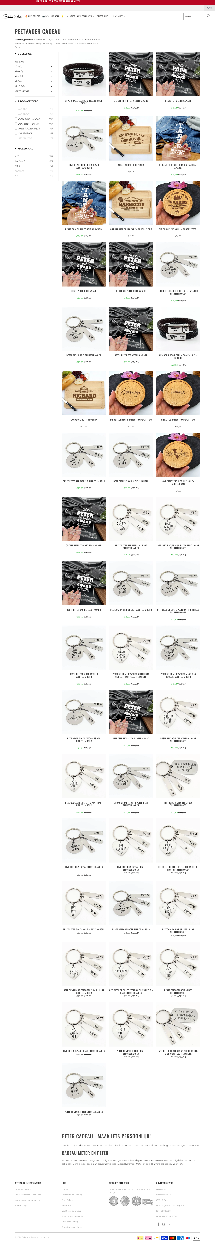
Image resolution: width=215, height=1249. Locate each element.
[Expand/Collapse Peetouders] (51, 81)
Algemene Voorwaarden (73, 1216)
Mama (42, 39)
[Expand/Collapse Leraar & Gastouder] (51, 91)
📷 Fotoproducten (50, 16)
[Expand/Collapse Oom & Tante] (51, 86)
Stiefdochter (86, 43)
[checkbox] (35, 119)
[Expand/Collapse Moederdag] (51, 71)
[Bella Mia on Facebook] (158, 1225)
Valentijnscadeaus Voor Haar (28, 1194)
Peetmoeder (21, 43)
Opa (64, 39)
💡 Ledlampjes (68, 16)
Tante (17, 47)
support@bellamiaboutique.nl (170, 1205)
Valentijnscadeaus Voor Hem (28, 1200)
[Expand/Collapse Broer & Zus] (51, 76)
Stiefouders (73, 39)
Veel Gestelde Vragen (72, 1211)
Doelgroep (118, 16)
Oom (96, 43)
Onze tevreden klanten (72, 1227)
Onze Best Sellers (23, 1189)
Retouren (66, 1205)
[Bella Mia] (12, 16)
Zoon (55, 43)
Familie (34, 39)
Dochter (63, 43)
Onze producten (84, 16)
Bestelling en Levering (72, 1194)
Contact (65, 1189)
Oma (57, 39)
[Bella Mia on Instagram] (164, 1225)
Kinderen (46, 43)
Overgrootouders (90, 39)
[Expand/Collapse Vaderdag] (51, 66)
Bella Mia (26, 1237)
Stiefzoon (74, 43)
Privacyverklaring (70, 1221)
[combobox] (198, 16)
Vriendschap (20, 1205)
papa (50, 39)
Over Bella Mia (68, 1200)
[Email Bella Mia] (169, 1225)
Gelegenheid (103, 16)
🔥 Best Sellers (32, 16)
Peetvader (34, 43)
